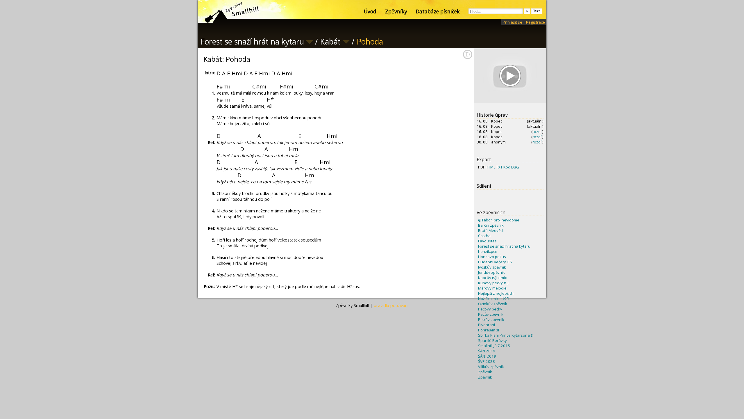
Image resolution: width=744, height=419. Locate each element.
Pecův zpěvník (490, 314)
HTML (490, 167)
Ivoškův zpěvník (492, 267)
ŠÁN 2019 (486, 351)
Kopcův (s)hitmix (492, 277)
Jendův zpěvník (491, 272)
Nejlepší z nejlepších (496, 293)
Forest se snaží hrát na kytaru (504, 246)
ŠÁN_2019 (487, 356)
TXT (499, 167)
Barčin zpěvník (491, 225)
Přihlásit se (512, 22)
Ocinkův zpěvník (492, 303)
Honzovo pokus (492, 256)
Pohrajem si (488, 330)
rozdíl (537, 131)
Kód (506, 167)
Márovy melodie (492, 288)
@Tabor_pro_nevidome (498, 220)
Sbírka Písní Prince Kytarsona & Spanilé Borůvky (505, 338)
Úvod (370, 11)
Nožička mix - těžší (493, 298)
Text (536, 11)
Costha (484, 235)
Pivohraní (486, 324)
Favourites (487, 241)
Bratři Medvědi (491, 230)
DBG (515, 167)
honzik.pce (487, 251)
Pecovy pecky (490, 309)
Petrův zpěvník (491, 319)
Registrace (535, 22)
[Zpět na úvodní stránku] (227, 11)
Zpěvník (485, 371)
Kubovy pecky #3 (493, 282)
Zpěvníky (396, 11)
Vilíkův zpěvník (491, 366)
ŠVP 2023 (486, 361)
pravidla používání (391, 305)
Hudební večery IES (495, 261)
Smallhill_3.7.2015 (494, 345)
